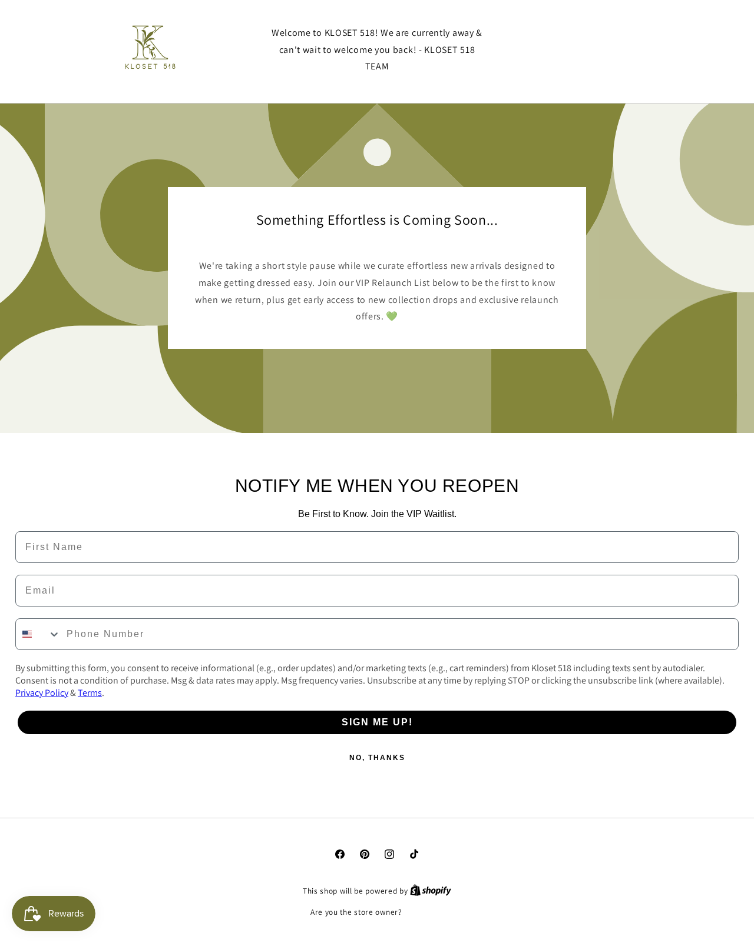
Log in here (424, 912)
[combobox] (38, 634)
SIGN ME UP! (377, 722)
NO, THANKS (377, 758)
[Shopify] (430, 891)
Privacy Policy (41, 693)
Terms (90, 693)
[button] (592, 49)
